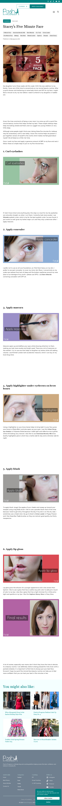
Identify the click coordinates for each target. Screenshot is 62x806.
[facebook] (59, 1)
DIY (33, 777)
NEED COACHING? (37, 6)
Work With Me (7, 783)
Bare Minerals (47, 274)
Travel (19, 786)
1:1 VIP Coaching (36, 783)
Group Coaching (36, 780)
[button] (54, 12)
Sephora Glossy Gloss (36, 594)
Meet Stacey (6, 780)
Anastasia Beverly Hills (44, 434)
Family (19, 783)
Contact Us (6, 786)
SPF (42, 141)
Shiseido (6, 217)
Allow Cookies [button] (48, 798)
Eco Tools (17, 516)
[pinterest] (53, 1)
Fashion (19, 777)
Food (19, 780)
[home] (11, 12)
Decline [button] (48, 802)
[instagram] (48, 1)
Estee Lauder (40, 514)
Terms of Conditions (26, 799)
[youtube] (56, 1)
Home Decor (21, 789)
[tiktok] (51, 1)
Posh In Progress (27, 802)
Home (4, 777)
